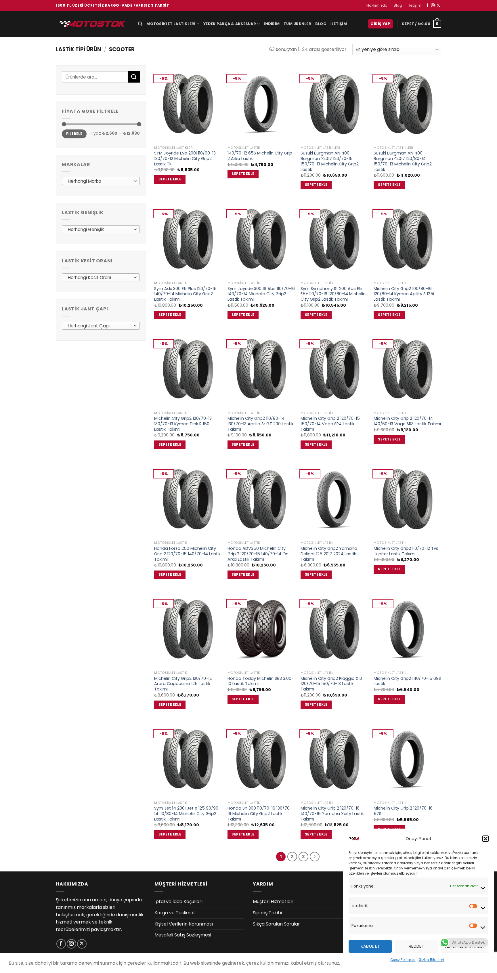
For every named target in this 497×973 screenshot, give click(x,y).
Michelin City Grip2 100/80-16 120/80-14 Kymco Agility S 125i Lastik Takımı (404, 294)
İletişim (414, 5)
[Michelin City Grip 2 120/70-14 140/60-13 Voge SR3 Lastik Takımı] (407, 369)
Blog (398, 5)
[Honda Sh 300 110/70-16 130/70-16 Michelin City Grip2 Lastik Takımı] (261, 759)
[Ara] (140, 23)
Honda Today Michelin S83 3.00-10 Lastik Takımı (261, 681)
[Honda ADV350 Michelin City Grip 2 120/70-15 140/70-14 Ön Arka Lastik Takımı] (261, 499)
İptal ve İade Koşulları (178, 901)
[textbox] (99, 181)
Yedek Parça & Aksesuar (229, 23)
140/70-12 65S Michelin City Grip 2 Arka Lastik (260, 155)
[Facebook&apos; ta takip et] (427, 5)
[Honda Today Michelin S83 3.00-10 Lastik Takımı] (261, 629)
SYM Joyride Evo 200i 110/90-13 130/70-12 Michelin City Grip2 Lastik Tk (185, 158)
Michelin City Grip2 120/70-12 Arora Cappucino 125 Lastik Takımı (183, 684)
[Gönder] (133, 77)
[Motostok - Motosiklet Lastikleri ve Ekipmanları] (92, 23)
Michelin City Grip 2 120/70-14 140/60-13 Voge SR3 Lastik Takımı (407, 421)
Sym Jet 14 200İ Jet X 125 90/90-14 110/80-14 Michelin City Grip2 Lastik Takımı (187, 814)
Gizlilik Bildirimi (431, 959)
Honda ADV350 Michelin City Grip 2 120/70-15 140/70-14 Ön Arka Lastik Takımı (258, 554)
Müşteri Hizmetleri (273, 901)
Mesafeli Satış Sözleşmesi (182, 935)
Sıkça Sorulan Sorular (276, 924)
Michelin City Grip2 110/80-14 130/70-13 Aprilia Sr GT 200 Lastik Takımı (260, 424)
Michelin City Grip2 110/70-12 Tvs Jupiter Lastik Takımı (406, 551)
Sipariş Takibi (267, 912)
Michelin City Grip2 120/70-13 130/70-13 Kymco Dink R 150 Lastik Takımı (183, 424)
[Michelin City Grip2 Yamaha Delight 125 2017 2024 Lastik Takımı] (334, 499)
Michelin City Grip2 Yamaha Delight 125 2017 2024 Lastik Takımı (329, 554)
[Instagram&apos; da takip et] (433, 5)
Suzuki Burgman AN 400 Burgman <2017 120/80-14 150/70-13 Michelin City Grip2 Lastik (403, 161)
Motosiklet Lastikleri (170, 23)
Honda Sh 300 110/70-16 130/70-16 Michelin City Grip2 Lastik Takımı (260, 814)
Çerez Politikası (403, 959)
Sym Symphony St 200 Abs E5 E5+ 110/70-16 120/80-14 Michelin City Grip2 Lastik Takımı (333, 294)
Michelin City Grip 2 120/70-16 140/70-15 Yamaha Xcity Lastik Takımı (332, 814)
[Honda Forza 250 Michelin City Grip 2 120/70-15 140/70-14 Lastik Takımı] (188, 499)
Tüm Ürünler (297, 23)
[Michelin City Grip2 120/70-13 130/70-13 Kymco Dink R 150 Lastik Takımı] (188, 369)
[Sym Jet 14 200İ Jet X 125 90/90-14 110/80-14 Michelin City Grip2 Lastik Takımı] (188, 759)
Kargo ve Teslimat (174, 912)
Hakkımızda (376, 5)
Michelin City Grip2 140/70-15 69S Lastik (407, 681)
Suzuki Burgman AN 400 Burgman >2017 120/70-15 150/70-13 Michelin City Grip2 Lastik (330, 161)
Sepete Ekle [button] (169, 179)
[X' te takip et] (438, 5)
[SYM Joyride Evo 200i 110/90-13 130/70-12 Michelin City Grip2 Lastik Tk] (188, 104)
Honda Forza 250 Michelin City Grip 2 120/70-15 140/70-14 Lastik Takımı (187, 554)
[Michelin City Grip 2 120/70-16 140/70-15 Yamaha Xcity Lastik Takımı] (334, 759)
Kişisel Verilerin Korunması (183, 924)
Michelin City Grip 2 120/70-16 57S (403, 811)
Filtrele (74, 133)
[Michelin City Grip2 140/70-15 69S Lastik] (407, 629)
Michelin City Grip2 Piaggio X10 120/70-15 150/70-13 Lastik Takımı (331, 684)
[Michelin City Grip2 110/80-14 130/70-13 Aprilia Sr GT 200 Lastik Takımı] (261, 369)
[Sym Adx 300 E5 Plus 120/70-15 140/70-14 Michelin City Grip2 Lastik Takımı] (188, 239)
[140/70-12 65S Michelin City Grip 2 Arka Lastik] (261, 104)
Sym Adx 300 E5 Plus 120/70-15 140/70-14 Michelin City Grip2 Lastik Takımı (185, 294)
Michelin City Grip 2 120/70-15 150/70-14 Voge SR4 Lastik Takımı (330, 424)
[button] (485, 839)
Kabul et (370, 946)
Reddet (417, 946)
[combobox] (101, 181)
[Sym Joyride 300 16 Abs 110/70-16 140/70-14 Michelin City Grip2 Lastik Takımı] (261, 239)
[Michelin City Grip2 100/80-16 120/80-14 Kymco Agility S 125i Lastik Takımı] (407, 239)
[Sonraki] (315, 857)
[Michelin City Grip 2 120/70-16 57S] (407, 759)
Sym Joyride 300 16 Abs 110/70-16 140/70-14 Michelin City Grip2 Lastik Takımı (261, 294)
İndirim (272, 23)
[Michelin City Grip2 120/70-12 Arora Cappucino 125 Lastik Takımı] (188, 629)
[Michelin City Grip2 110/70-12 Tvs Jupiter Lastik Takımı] (407, 499)
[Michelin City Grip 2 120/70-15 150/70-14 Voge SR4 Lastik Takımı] (334, 369)
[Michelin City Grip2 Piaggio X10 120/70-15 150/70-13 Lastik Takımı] (334, 629)
